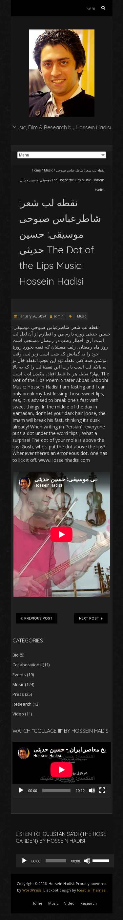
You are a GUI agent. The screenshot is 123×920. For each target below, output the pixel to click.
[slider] (101, 860)
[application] (61, 769)
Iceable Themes (91, 890)
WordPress (31, 890)
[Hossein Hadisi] (61, 32)
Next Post (89, 618)
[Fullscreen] (102, 790)
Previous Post (38, 618)
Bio (15, 655)
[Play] (21, 790)
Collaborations (27, 665)
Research (21, 704)
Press (18, 694)
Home (36, 170)
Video (18, 714)
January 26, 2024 (32, 316)
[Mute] (92, 790)
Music (48, 170)
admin (59, 316)
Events (19, 674)
